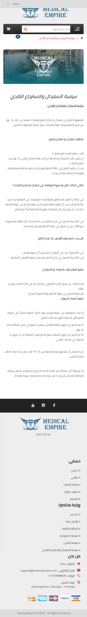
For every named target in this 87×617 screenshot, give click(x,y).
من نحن (74, 514)
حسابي (74, 470)
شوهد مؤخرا (71, 491)
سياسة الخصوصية (69, 535)
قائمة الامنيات (70, 484)
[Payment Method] (75, 598)
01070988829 (57, 575)
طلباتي (74, 477)
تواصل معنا (72, 521)
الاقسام (74, 498)
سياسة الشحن (71, 542)
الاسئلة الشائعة (70, 528)
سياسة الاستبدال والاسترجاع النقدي (57, 38)
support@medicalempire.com (39, 570)
